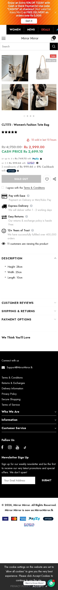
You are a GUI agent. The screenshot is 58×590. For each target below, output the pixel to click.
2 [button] (27, 116)
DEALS (45, 29)
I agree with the (14, 188)
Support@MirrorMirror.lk (20, 367)
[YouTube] (17, 447)
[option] (15, 83)
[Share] (53, 179)
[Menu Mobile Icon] (3, 38)
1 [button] (24, 116)
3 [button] (30, 116)
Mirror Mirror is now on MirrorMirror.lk (29, 510)
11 (8, 244)
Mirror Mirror (29, 38)
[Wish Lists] (47, 179)
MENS (31, 29)
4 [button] (33, 116)
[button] (10, 132)
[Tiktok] (25, 447)
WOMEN (15, 29)
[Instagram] (10, 447)
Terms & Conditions (34, 188)
